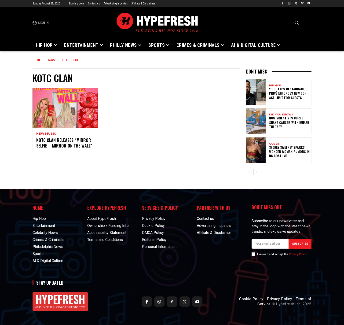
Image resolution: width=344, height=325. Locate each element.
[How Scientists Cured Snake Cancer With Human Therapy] (256, 121)
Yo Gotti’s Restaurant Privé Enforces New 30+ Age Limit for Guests (287, 93)
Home (37, 59)
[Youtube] (308, 3)
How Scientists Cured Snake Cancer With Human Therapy (289, 122)
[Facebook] (282, 3)
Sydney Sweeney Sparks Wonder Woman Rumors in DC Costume (289, 151)
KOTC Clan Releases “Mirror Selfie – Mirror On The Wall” (64, 142)
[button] (296, 22)
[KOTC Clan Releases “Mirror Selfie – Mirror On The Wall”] (65, 108)
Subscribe (300, 243)
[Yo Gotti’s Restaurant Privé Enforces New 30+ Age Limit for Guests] (256, 92)
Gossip (274, 144)
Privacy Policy (298, 254)
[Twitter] (296, 3)
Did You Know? (281, 114)
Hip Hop (275, 85)
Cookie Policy (251, 299)
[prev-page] (249, 172)
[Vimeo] (302, 3)
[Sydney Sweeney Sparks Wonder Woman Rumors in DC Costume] (256, 150)
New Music (46, 133)
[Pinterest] (172, 301)
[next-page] (256, 172)
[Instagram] (289, 3)
